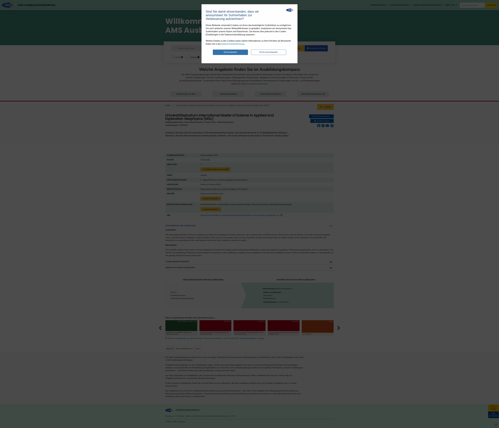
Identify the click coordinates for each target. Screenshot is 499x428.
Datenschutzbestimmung (232, 44)
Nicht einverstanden (268, 52)
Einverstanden (230, 52)
